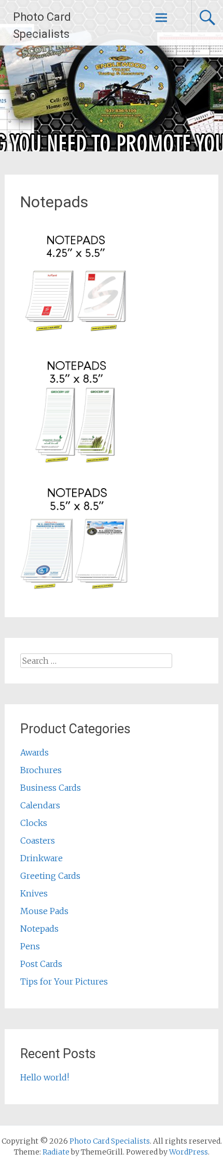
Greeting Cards (50, 876)
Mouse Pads (44, 911)
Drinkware (41, 858)
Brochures (41, 770)
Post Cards (41, 964)
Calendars (40, 805)
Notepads (39, 928)
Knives (34, 893)
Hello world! (44, 1077)
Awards (34, 752)
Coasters (37, 840)
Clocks (33, 823)
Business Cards (50, 787)
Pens (30, 946)
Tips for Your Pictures (64, 981)
